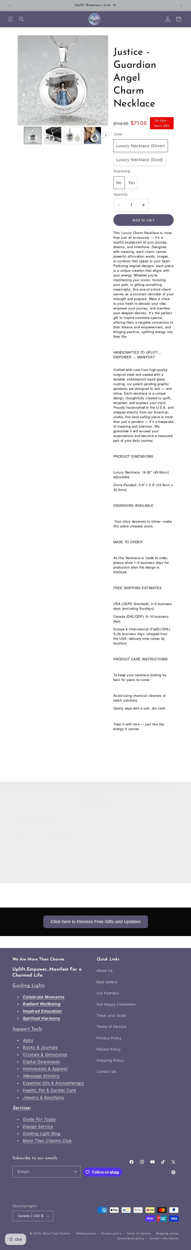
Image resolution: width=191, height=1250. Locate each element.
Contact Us (106, 1071)
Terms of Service (111, 1026)
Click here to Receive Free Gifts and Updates (96, 921)
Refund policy (86, 1233)
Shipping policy (167, 1233)
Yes (131, 182)
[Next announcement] (181, 5)
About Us (104, 970)
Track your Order (111, 1015)
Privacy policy (111, 1233)
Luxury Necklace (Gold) (139, 159)
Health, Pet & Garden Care (49, 1090)
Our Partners (107, 993)
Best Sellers (106, 982)
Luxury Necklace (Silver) (140, 145)
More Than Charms (57, 1233)
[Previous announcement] (9, 5)
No (119, 182)
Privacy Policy (108, 1038)
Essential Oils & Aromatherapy (53, 1083)
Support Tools (27, 1029)
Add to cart (143, 220)
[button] (10, 19)
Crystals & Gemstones (45, 1054)
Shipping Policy (110, 1060)
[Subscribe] (74, 1172)
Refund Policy (108, 1049)
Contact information (164, 1238)
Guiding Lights (28, 985)
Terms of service (139, 1233)
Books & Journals (40, 1047)
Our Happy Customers (116, 1004)
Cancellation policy (130, 1238)
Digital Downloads (41, 1061)
